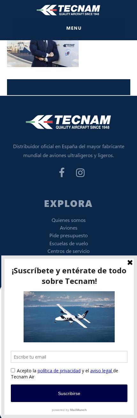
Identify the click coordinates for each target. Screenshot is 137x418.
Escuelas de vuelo (68, 243)
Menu (74, 28)
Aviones (68, 227)
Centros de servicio (68, 250)
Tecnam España (68, 10)
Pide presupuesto (68, 235)
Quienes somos (69, 220)
